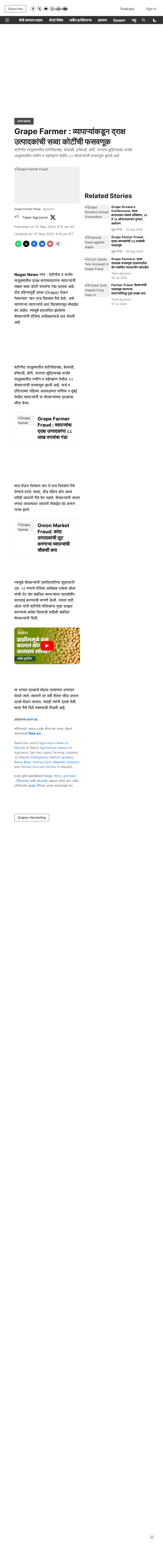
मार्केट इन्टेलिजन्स (81, 20)
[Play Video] (47, 646)
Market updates (61, 757)
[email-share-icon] (50, 246)
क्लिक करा (35, 734)
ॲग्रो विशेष (56, 20)
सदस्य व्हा (32, 719)
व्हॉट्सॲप (42, 781)
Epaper (119, 20)
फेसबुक (48, 776)
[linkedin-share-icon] (42, 246)
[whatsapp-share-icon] (18, 246)
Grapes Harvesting (32, 817)
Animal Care (42, 762)
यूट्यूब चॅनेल (35, 786)
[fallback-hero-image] (97, 212)
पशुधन (136, 20)
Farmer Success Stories (38, 767)
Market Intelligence (33, 757)
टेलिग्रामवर (22, 781)
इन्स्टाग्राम (69, 776)
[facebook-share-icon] (34, 246)
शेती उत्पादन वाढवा (31, 20)
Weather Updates (66, 762)
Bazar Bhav (22, 762)
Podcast (127, 9)
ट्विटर (58, 776)
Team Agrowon (35, 217)
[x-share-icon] (26, 246)
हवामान (102, 20)
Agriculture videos (53, 748)
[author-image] (17, 217)
